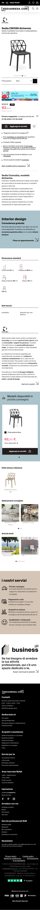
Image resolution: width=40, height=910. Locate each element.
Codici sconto (6, 780)
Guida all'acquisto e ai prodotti (12, 735)
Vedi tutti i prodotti (28, 384)
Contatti (6, 697)
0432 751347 (15, 3)
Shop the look (6, 795)
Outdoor (4, 832)
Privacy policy (10, 856)
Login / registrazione (9, 775)
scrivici (5, 150)
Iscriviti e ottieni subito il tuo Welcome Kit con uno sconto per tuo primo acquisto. (19, 845)
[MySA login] (29, 3)
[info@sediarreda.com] (7, 3)
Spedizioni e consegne (9, 745)
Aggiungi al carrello (18, 126)
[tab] (14, 75)
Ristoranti (5, 827)
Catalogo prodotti (8, 807)
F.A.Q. (4, 748)
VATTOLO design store (9, 708)
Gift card (5, 815)
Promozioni (5, 812)
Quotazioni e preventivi (9, 834)
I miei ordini (6, 778)
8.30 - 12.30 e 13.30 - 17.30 (11, 703)
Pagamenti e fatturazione (10, 743)
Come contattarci (8, 706)
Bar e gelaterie (7, 829)
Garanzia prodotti (8, 738)
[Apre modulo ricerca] (33, 8)
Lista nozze (5, 760)
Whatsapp (7, 156)
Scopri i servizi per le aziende (24, 672)
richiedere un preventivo (15, 137)
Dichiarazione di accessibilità (25, 859)
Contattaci (25, 160)
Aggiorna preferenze (12, 858)
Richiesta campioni (8, 763)
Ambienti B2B (6, 824)
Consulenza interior (8, 758)
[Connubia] (20, 20)
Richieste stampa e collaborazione (13, 723)
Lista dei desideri (8, 783)
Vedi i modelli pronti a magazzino (14, 166)
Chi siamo (5, 718)
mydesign (8, 793)
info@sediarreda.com (10, 868)
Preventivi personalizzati (10, 765)
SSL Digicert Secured (20, 901)
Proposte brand (7, 725)
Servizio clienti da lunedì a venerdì (13, 701)
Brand (4, 810)
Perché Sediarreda (8, 721)
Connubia (28, 146)
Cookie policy (28, 856)
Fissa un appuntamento (23, 241)
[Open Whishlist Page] (33, 3)
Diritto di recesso (7, 740)
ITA (3, 3)
